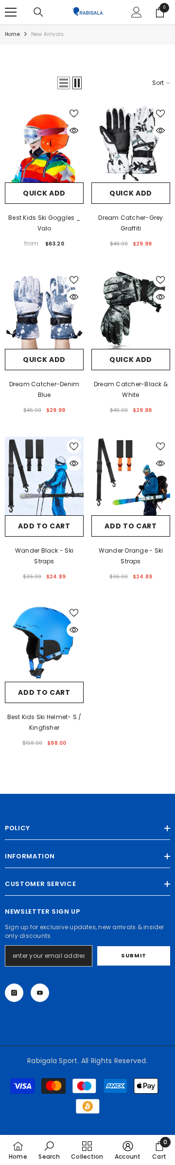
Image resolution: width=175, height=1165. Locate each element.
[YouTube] (40, 993)
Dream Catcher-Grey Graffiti (130, 222)
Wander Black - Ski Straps (44, 555)
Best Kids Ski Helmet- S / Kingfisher (44, 722)
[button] (63, 83)
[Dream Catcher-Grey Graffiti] (130, 143)
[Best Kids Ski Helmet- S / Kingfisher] (44, 642)
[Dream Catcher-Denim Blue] (44, 309)
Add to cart (44, 526)
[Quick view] (74, 130)
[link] (48, 1150)
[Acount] (136, 12)
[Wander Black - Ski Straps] (44, 476)
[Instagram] (14, 993)
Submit (133, 955)
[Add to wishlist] (74, 113)
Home (12, 34)
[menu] (11, 12)
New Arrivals (47, 34)
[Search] (38, 12)
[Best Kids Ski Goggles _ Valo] (44, 143)
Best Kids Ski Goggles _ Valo (44, 222)
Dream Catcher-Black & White (131, 389)
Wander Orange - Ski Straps (131, 555)
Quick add (44, 193)
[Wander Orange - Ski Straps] (130, 476)
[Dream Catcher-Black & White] (130, 309)
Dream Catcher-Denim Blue (44, 389)
